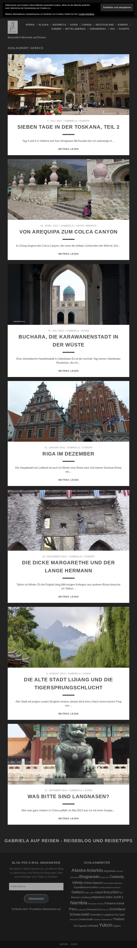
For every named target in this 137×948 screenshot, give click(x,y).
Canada (87, 25)
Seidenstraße (86, 919)
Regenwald (81, 910)
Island (99, 892)
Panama (100, 904)
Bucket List (104, 877)
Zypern (117, 925)
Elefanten (118, 883)
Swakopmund (106, 919)
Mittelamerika (75, 29)
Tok (75, 925)
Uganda (82, 925)
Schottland (117, 909)
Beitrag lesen (68, 149)
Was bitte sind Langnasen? (68, 796)
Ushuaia (92, 925)
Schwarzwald (79, 914)
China (87, 882)
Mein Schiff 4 (114, 897)
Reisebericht (94, 909)
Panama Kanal (114, 903)
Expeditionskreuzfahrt (86, 887)
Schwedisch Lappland (101, 914)
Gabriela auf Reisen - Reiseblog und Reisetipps (69, 840)
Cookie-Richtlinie (86, 14)
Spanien (97, 919)
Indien (92, 893)
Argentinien (110, 871)
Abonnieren (36, 898)
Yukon (105, 925)
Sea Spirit (119, 914)
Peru (73, 909)
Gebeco (78, 892)
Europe (89, 556)
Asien (74, 25)
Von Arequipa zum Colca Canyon (68, 231)
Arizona (120, 871)
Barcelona (74, 877)
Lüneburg (86, 897)
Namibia (78, 902)
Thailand (118, 919)
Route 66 (105, 910)
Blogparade (89, 876)
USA (112, 29)
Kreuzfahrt (111, 892)
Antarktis (59, 25)
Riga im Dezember (68, 453)
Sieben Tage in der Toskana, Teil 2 (68, 127)
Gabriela (70, 121)
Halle (87, 893)
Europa (123, 25)
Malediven (98, 897)
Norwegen (92, 904)
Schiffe (124, 29)
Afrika (30, 25)
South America (86, 225)
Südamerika (98, 29)
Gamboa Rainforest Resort (109, 887)
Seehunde (74, 919)
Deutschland (105, 25)
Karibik (56, 29)
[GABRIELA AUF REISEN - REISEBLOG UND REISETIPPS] (13, 32)
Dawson (97, 882)
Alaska (43, 25)
